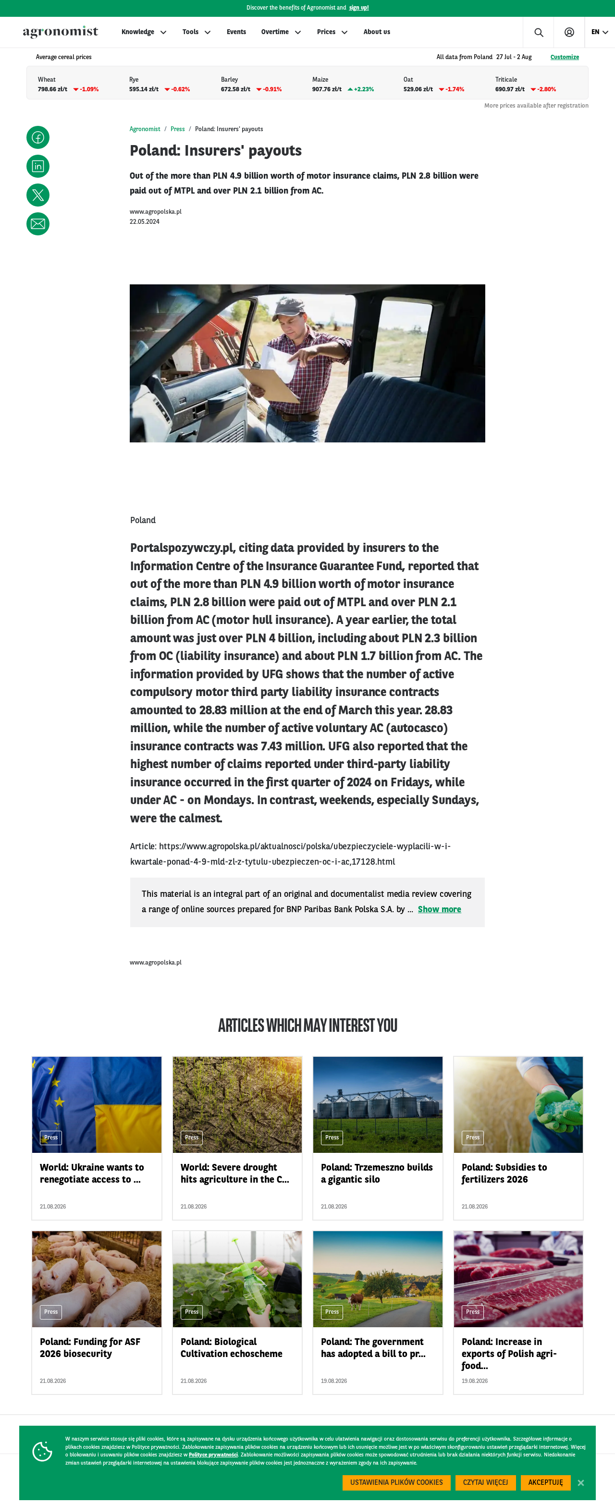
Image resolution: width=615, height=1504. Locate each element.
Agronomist (145, 129)
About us (377, 32)
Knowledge (138, 32)
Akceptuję (546, 1483)
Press (178, 129)
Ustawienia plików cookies (396, 1483)
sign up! (359, 8)
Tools (190, 32)
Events (236, 32)
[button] (37, 137)
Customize (565, 57)
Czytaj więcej (485, 1483)
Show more (439, 909)
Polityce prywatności (213, 1455)
